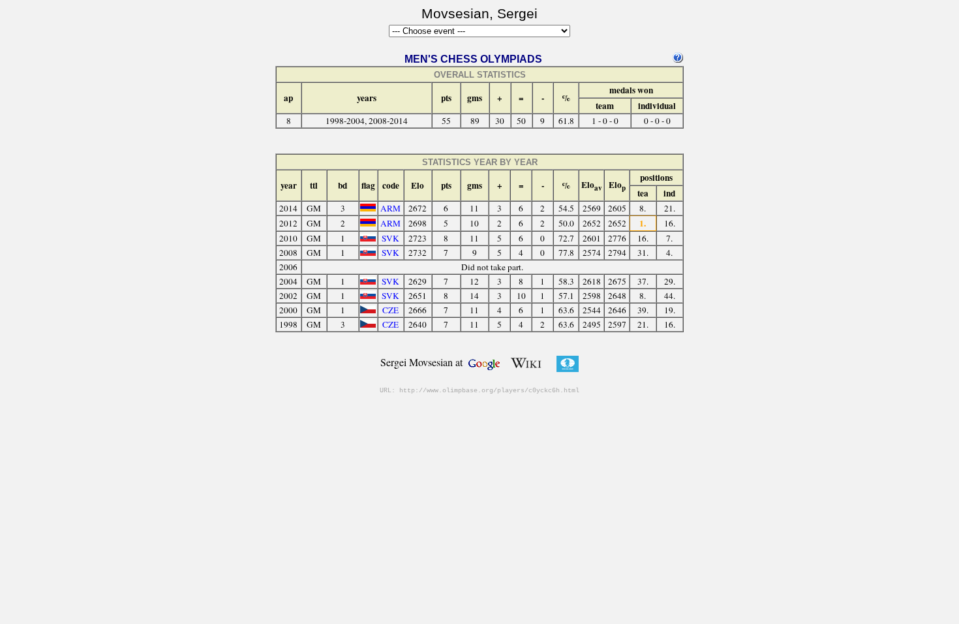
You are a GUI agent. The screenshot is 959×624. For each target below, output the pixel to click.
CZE (390, 310)
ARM (390, 208)
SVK (390, 238)
